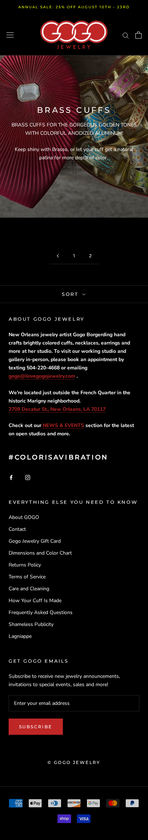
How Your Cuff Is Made (35, 600)
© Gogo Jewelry (74, 762)
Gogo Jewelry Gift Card (35, 541)
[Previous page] (58, 256)
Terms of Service (27, 576)
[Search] (125, 35)
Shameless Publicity (31, 624)
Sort (71, 294)
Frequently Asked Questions (41, 612)
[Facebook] (11, 477)
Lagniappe (20, 636)
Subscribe (35, 726)
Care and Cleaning (29, 588)
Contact (17, 529)
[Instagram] (27, 477)
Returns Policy (25, 564)
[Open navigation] (10, 35)
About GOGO (24, 517)
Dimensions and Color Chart (40, 553)
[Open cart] (138, 35)
